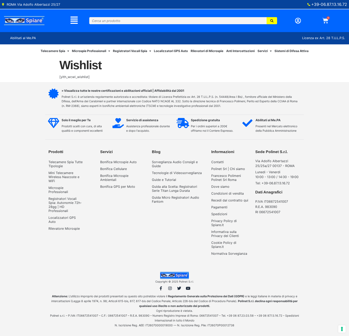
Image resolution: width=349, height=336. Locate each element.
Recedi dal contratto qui (229, 200)
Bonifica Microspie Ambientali (114, 178)
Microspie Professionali (89, 51)
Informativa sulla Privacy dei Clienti (225, 234)
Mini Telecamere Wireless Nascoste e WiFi (63, 177)
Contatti (217, 162)
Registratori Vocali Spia (130, 51)
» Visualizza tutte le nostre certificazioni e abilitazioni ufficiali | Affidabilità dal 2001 (123, 91)
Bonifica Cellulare (113, 169)
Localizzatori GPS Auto (171, 51)
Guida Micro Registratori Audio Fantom (175, 199)
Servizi (263, 51)
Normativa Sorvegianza (229, 253)
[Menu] (74, 20)
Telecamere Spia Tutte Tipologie (65, 164)
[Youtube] (188, 288)
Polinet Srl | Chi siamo (228, 169)
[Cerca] (272, 20)
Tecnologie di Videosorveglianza (177, 173)
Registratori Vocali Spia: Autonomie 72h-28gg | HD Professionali (65, 205)
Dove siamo (220, 187)
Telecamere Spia (53, 51)
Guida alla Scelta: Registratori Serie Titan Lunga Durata (174, 189)
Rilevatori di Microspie (207, 51)
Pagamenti (219, 207)
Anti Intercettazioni (240, 51)
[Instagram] (170, 288)
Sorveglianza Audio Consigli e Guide (175, 164)
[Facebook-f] (161, 288)
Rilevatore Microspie (64, 228)
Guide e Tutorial (164, 180)
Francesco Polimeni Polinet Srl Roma (226, 178)
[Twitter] (179, 288)
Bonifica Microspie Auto (118, 162)
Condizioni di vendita (227, 193)
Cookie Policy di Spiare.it (223, 245)
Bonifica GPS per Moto (117, 187)
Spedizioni (219, 214)
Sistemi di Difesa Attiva (291, 51)
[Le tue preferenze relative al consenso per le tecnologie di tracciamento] (342, 329)
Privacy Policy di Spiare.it (224, 223)
